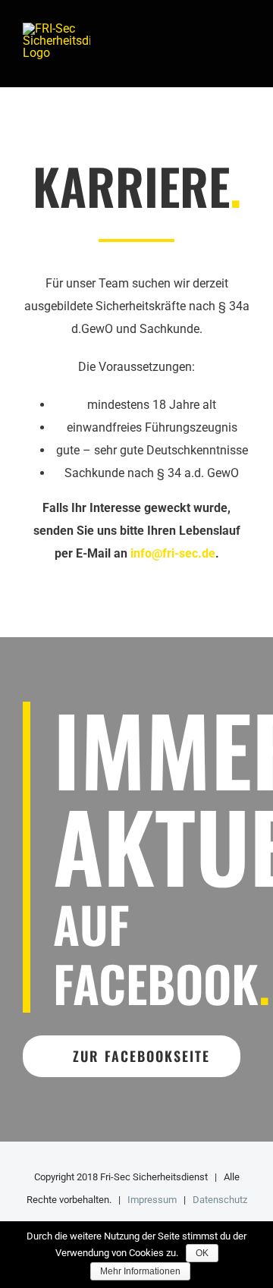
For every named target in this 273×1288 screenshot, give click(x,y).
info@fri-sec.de (172, 553)
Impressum (152, 1199)
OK (202, 1253)
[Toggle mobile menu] (244, 44)
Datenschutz (220, 1199)
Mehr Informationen (140, 1271)
